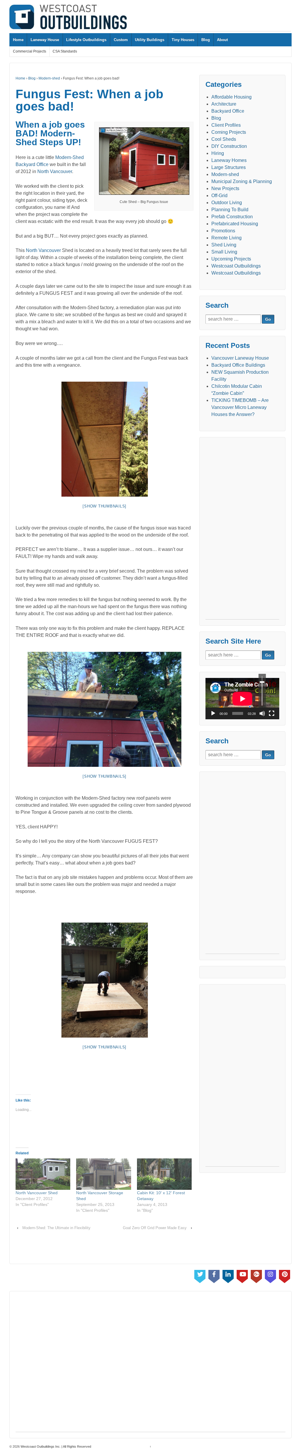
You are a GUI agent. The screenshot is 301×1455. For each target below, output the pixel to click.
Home (18, 40)
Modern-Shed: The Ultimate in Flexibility (56, 1228)
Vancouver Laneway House (240, 358)
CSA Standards (65, 51)
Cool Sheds (223, 139)
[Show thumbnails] (104, 506)
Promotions (223, 230)
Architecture (223, 103)
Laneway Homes (229, 160)
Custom (121, 40)
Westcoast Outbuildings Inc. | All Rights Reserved (55, 1446)
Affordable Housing (231, 96)
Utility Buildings (149, 40)
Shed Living (223, 244)
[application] (242, 698)
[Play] (213, 713)
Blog (205, 40)
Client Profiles (226, 125)
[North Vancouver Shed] (43, 1174)
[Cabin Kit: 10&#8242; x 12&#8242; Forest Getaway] (164, 1174)
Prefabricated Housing (234, 223)
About (222, 40)
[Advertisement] (232, 18)
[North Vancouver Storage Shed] (103, 1174)
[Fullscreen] (272, 713)
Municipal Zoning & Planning (241, 181)
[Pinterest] (284, 1275)
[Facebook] (214, 1275)
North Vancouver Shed (37, 1192)
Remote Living (226, 237)
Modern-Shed (69, 157)
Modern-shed (49, 78)
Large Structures (228, 167)
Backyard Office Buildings (238, 365)
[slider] (262, 691)
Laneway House (45, 40)
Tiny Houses (183, 40)
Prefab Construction (232, 216)
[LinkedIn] (228, 1275)
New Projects (225, 188)
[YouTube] (242, 1275)
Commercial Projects (29, 51)
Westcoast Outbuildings (236, 265)
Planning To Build (229, 209)
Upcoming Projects (231, 258)
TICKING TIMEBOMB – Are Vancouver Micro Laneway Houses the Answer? (240, 407)
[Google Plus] (256, 1275)
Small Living (224, 251)
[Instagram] (270, 1275)
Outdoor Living (226, 202)
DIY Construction (229, 146)
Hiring (217, 153)
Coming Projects (228, 132)
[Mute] (262, 713)
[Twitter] (200, 1275)
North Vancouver (54, 171)
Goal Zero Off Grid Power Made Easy (155, 1228)
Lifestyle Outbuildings (86, 40)
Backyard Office (32, 164)
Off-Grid (219, 195)
